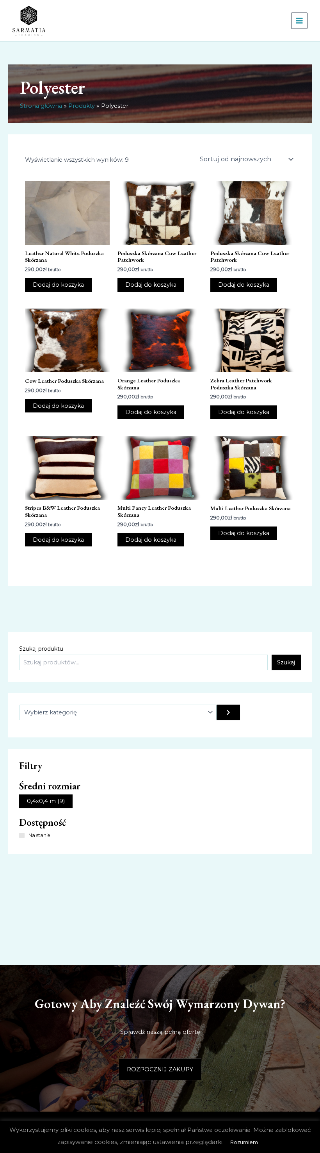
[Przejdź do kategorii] (228, 712)
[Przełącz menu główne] (299, 20)
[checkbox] (46, 801)
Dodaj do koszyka (58, 284)
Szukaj (286, 662)
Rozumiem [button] (244, 1142)
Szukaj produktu (41, 648)
